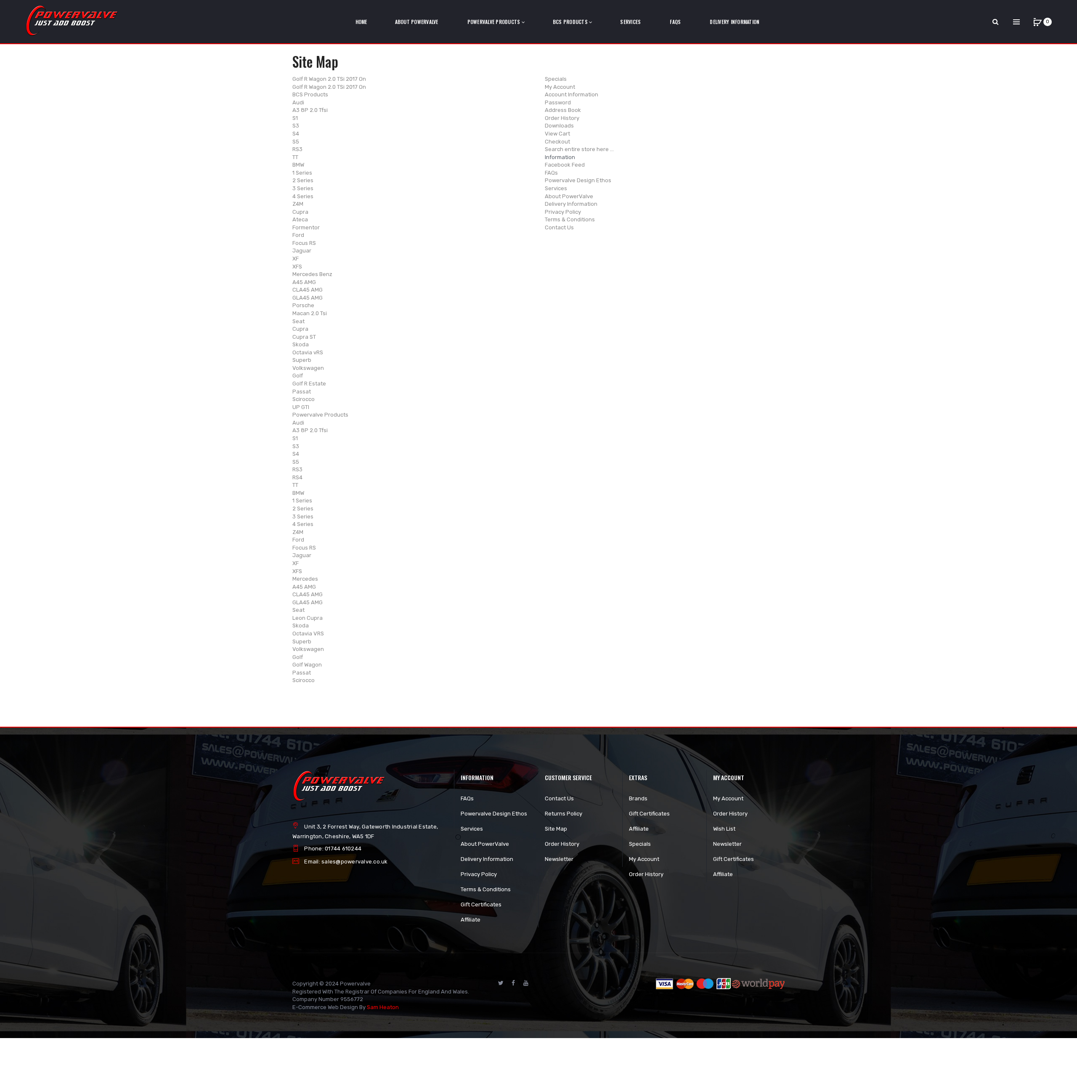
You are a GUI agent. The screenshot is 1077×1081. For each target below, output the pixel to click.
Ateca (300, 219)
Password (558, 102)
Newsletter (559, 859)
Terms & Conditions (570, 219)
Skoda (300, 344)
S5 (295, 141)
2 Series (302, 180)
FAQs (551, 173)
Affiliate (470, 919)
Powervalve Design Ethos (578, 180)
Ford (298, 235)
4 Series (302, 196)
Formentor (306, 227)
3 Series (302, 188)
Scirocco (303, 399)
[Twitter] (500, 983)
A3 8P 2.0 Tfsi (310, 110)
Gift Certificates (481, 904)
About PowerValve (569, 196)
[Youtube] (526, 983)
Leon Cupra (307, 618)
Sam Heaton (383, 1007)
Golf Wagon (307, 664)
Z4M (297, 204)
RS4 (297, 477)
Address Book (563, 110)
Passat (301, 391)
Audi (298, 102)
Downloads (559, 125)
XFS (297, 266)
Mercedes (305, 579)
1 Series (302, 173)
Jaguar (301, 250)
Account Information (571, 94)
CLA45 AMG (307, 290)
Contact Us (559, 227)
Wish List (724, 829)
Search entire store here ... (579, 149)
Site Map (556, 829)
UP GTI (300, 407)
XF (295, 258)
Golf (297, 375)
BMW (298, 165)
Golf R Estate (309, 383)
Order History (562, 118)
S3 (295, 125)
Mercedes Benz (312, 274)
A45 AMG (304, 282)
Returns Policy (563, 813)
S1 (295, 118)
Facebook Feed (565, 165)
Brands (638, 798)
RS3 (297, 149)
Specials (556, 79)
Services (556, 188)
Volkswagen (308, 368)
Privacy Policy (563, 212)
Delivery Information (571, 204)
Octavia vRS (307, 352)
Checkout (557, 141)
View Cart (557, 133)
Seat (298, 321)
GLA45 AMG (307, 298)
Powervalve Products (320, 415)
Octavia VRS (308, 633)
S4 (295, 133)
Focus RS (304, 243)
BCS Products (310, 94)
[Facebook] (513, 983)
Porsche (303, 305)
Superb (301, 360)
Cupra (300, 212)
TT (295, 157)
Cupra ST (304, 337)
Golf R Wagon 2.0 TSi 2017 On (329, 79)
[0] (1037, 21)
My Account (560, 87)
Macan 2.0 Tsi (309, 313)
